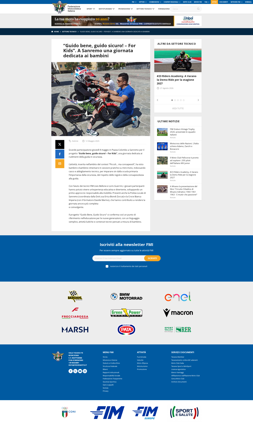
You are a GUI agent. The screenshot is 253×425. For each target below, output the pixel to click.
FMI (133, 2)
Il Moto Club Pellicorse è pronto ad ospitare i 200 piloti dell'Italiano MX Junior (184, 160)
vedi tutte (178, 108)
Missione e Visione (110, 360)
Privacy (105, 391)
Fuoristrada (141, 357)
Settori (142, 2)
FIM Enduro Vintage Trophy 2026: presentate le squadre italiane (182, 132)
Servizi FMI (198, 2)
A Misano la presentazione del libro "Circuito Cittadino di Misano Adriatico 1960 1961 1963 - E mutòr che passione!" (183, 190)
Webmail (248, 2)
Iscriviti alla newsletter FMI (126, 244)
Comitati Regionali (171, 2)
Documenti (223, 2)
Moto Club (187, 2)
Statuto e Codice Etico (111, 363)
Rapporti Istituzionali (111, 372)
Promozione (124, 9)
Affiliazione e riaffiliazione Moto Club (185, 375)
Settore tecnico (144, 9)
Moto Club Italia (177, 363)
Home (56, 31)
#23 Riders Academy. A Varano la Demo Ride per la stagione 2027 (176, 79)
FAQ (206, 2)
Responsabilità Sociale (111, 375)
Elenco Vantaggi (177, 372)
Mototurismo (105, 9)
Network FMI (235, 2)
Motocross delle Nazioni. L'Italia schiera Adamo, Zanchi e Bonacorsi (184, 146)
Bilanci (105, 369)
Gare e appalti (108, 385)
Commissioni (154, 2)
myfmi (214, 2)
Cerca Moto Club (177, 378)
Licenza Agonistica (178, 369)
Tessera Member (177, 357)
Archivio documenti (179, 382)
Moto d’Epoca (142, 363)
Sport (89, 9)
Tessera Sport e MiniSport (181, 366)
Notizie (75, 141)
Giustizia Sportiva (109, 382)
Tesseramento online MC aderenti (184, 360)
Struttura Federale (110, 366)
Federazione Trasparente (112, 378)
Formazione (164, 9)
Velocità (140, 360)
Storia (105, 357)
